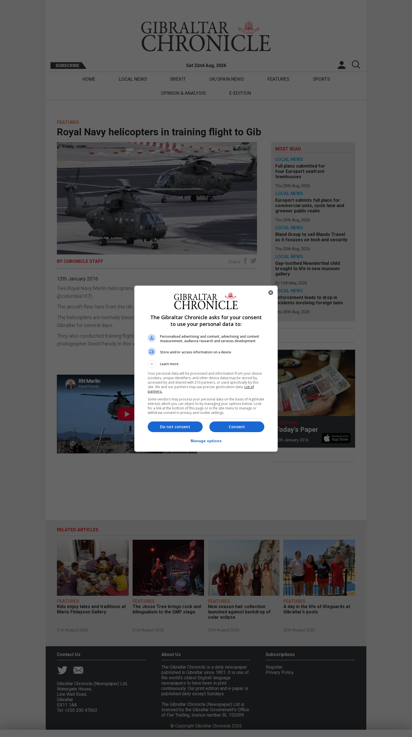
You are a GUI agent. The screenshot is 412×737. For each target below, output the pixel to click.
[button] (206, 364)
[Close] (270, 292)
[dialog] (206, 369)
